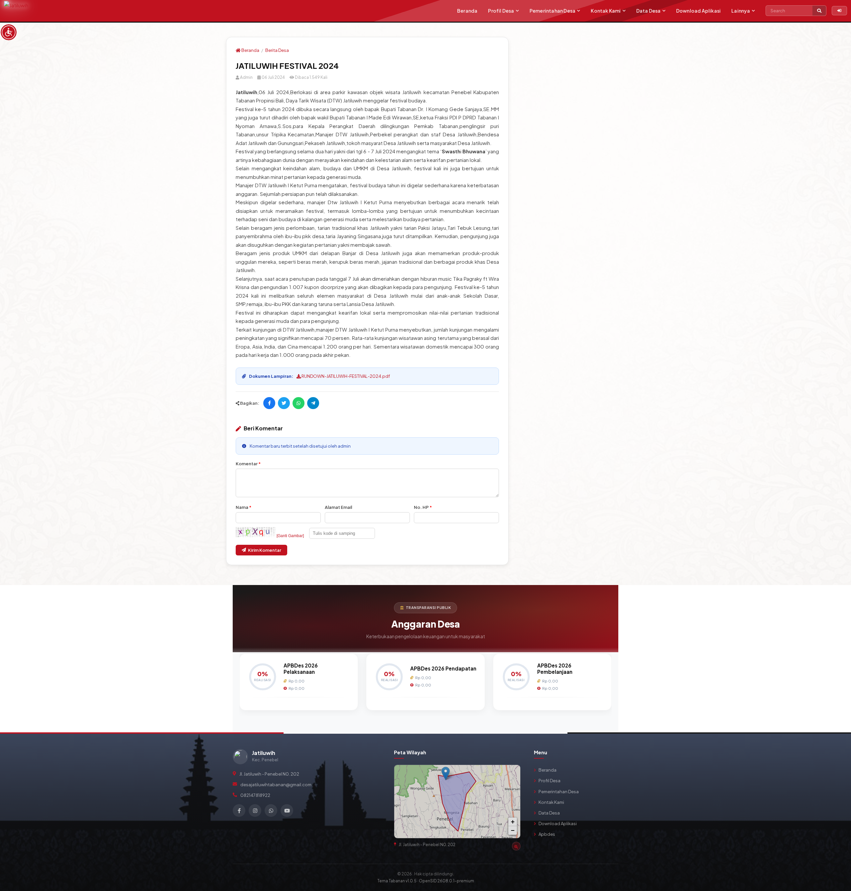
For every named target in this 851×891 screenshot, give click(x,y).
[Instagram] (255, 810)
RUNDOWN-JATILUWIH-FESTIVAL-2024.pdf (345, 376)
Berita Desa (277, 50)
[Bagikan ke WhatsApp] (298, 403)
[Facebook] (239, 810)
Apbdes (547, 834)
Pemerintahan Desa (552, 11)
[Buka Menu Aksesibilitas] (8, 32)
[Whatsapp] (271, 810)
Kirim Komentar (264, 550)
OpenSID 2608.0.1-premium (446, 880)
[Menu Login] (839, 10)
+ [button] (513, 821)
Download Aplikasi (698, 11)
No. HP (423, 507)
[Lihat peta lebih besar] (512, 773)
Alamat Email (338, 507)
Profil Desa (501, 11)
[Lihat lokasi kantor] (516, 846)
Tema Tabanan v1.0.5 (397, 880)
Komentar (248, 463)
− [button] (513, 830)
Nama (243, 507)
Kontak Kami (606, 11)
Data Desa (648, 11)
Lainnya (740, 11)
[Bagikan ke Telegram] (313, 403)
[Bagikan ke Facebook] (269, 403)
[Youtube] (287, 810)
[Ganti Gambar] (290, 535)
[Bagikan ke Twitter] (284, 403)
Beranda (467, 11)
